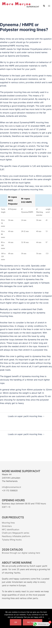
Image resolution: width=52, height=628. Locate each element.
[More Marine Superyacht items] (20, 5)
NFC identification (10, 529)
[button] (44, 6)
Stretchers (7, 526)
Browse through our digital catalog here (21, 553)
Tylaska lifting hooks (12, 539)
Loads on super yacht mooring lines (25, 416)
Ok (15, 622)
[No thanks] (49, 618)
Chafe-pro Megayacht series (15, 533)
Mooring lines (8, 522)
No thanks (32, 622)
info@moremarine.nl (12, 487)
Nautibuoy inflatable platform (16, 536)
